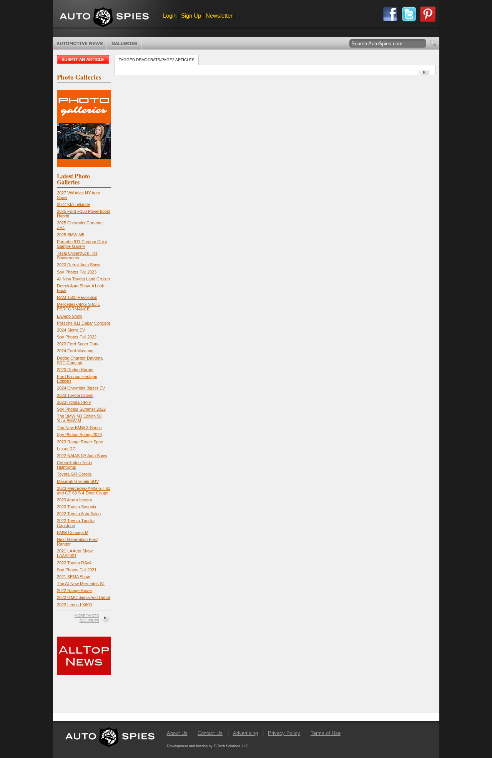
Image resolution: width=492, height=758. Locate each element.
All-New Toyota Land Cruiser (83, 279)
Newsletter (219, 15)
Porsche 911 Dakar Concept (83, 323)
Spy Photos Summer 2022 (81, 409)
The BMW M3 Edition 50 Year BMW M (79, 418)
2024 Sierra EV (71, 330)
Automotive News (80, 43)
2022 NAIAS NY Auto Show (82, 455)
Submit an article (84, 59)
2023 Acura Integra (74, 500)
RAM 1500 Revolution (77, 297)
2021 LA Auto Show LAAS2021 (75, 553)
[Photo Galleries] (84, 165)
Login (169, 15)
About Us (177, 733)
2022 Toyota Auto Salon (79, 513)
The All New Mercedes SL (81, 583)
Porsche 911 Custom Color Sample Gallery (82, 244)
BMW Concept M (72, 532)
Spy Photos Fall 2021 (76, 569)
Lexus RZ (66, 448)
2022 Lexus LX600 (74, 604)
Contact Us (210, 733)
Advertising (245, 733)
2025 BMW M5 (70, 234)
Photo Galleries (124, 43)
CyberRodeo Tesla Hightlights (74, 464)
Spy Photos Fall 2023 (76, 272)
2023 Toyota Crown (75, 395)
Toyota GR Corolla (74, 474)
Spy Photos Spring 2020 (79, 434)
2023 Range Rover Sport (80, 442)
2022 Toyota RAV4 (74, 563)
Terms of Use (326, 733)
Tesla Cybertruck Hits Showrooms (77, 255)
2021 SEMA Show (73, 576)
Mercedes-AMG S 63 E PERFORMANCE (78, 306)
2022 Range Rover (74, 590)
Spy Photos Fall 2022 (76, 337)
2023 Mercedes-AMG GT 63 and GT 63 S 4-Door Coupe (83, 490)
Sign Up (191, 15)
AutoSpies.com (104, 18)
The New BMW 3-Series (79, 427)
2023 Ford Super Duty (77, 344)
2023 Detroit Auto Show (78, 264)
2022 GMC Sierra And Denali (83, 597)
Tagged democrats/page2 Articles (156, 60)
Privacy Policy (284, 733)
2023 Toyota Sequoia (76, 506)
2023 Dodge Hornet (75, 369)
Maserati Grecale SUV (78, 481)
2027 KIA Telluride (73, 204)
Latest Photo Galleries (73, 178)
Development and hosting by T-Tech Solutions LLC (207, 746)
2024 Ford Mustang (75, 350)
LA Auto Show (69, 316)
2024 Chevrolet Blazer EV (81, 388)
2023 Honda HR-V (74, 402)
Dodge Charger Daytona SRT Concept (80, 360)
